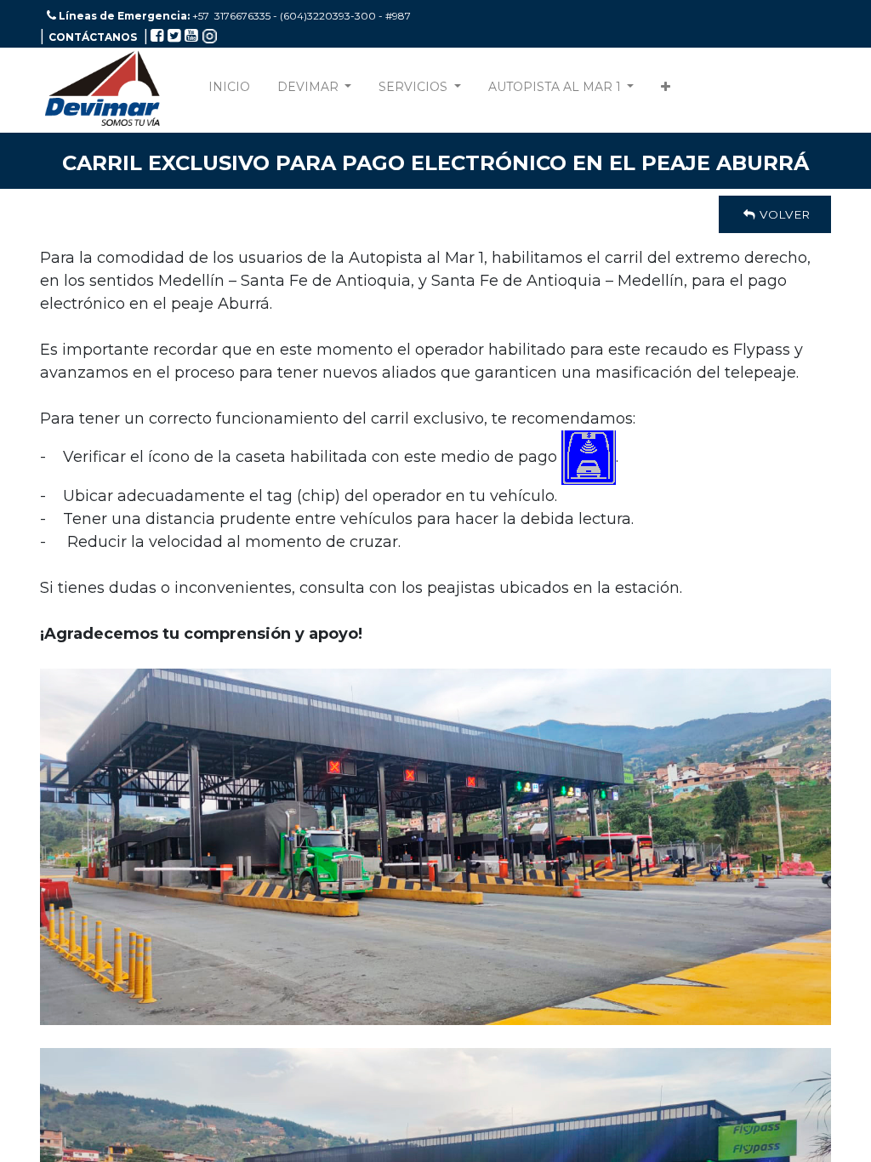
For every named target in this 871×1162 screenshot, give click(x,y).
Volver (783, 214)
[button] (665, 91)
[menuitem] (229, 91)
